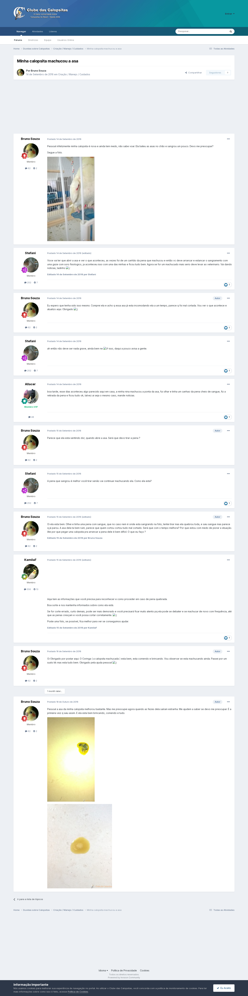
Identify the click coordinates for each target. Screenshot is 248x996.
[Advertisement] (124, 106)
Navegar (21, 31)
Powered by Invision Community (124, 977)
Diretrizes (33, 40)
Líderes (53, 31)
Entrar (229, 13)
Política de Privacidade (124, 970)
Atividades (37, 31)
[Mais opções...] (228, 139)
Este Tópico (217, 31)
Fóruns (18, 40)
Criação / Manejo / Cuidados (74, 74)
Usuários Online (65, 40)
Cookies (144, 970)
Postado (64, 139)
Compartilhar (194, 72)
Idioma (103, 970)
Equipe (47, 40)
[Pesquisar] (231, 31)
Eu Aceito (225, 988)
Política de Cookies (78, 991)
